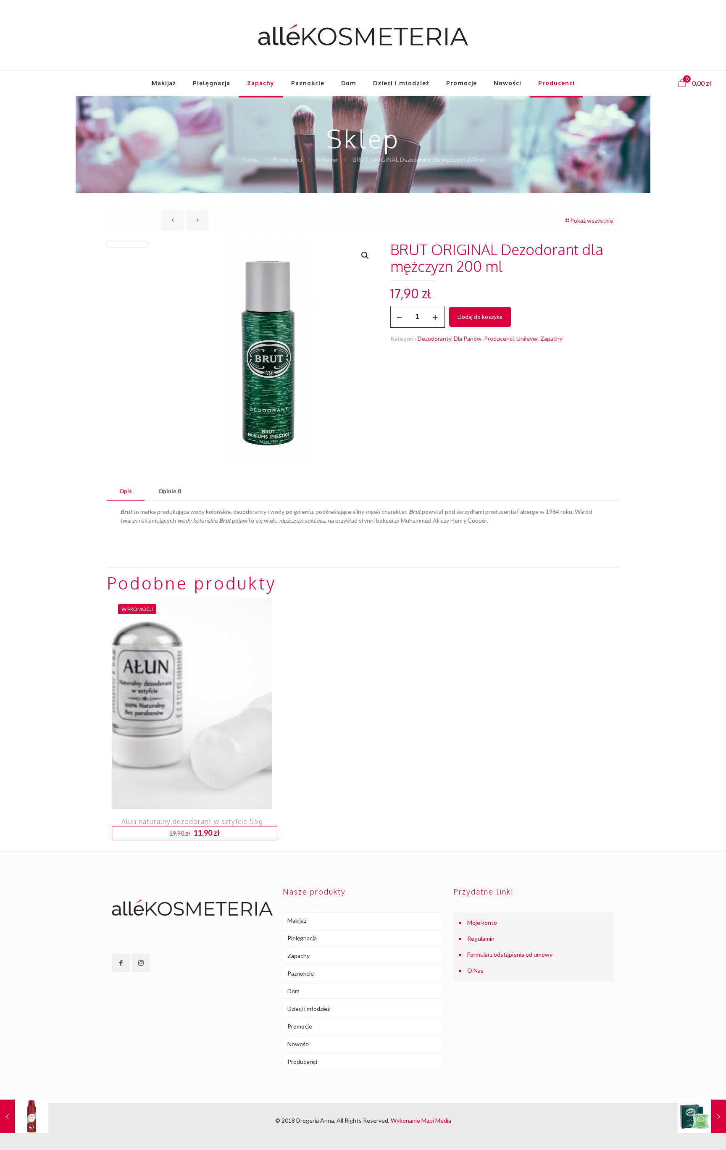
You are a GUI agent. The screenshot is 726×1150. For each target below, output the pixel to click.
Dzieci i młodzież (308, 1008)
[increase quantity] (435, 317)
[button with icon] (121, 963)
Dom (293, 991)
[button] (365, 255)
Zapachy (551, 338)
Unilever (327, 159)
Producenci (287, 159)
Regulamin (481, 938)
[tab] (126, 491)
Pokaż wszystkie (591, 220)
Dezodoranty (434, 338)
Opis (125, 491)
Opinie (169, 491)
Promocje (299, 1026)
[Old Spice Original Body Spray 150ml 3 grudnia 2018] (24, 1116)
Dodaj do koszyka (480, 316)
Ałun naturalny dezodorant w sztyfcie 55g (192, 821)
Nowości (298, 1043)
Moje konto (482, 922)
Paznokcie (300, 973)
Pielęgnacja (302, 938)
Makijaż (296, 920)
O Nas (475, 970)
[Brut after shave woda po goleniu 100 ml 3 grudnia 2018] (702, 1116)
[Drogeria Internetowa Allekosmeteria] (363, 35)
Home (250, 159)
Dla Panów (467, 338)
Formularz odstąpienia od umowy (509, 954)
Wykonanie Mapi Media (421, 1120)
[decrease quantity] (399, 317)
